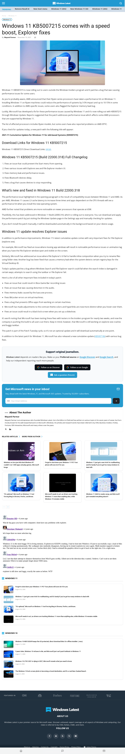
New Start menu (40, 9)
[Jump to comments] (62, 750)
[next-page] (7, 506)
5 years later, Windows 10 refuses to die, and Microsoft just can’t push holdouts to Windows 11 (48, 651)
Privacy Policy (76, 747)
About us (27, 747)
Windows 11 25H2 (58, 9)
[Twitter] (7, 429)
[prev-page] (3, 506)
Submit (116, 401)
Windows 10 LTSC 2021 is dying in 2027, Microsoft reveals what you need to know (43, 661)
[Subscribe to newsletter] (104, 750)
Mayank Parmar (10, 37)
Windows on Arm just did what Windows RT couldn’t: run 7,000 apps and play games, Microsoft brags (21, 464)
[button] (120, 4)
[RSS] (62, 736)
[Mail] (55, 736)
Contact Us (44, 747)
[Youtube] (75, 736)
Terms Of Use (64, 747)
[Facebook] (49, 736)
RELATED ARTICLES (10, 436)
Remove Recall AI (22, 9)
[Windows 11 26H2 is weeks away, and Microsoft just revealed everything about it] (103, 483)
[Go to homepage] (21, 750)
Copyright (54, 747)
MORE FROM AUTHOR (31, 436)
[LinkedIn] (11, 429)
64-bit (48, 149)
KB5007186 (100, 336)
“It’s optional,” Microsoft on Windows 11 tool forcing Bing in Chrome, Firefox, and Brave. (45, 606)
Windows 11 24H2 (99, 9)
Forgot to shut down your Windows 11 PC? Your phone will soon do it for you (41, 587)
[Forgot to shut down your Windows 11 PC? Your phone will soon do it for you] (62, 451)
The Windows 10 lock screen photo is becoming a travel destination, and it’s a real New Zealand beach (50, 671)
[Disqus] (62, 544)
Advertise (35, 747)
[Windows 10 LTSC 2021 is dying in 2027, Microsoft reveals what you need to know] (8, 664)
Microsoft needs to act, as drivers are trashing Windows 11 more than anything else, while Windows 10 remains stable (61, 496)
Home (4, 16)
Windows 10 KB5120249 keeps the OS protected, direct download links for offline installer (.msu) (49, 641)
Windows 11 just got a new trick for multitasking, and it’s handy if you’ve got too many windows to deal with (103, 464)
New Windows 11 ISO (79, 9)
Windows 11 (7, 19)
